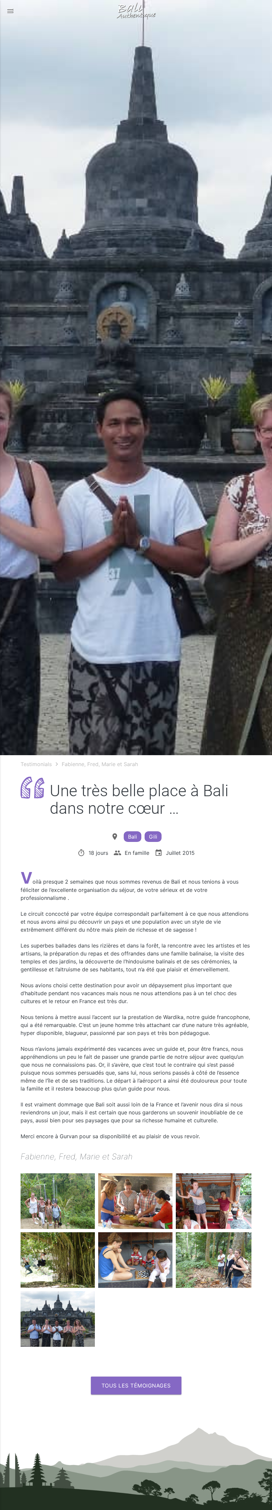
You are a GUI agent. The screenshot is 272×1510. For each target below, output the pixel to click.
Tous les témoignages (136, 1385)
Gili (153, 836)
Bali (132, 836)
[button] (10, 10)
